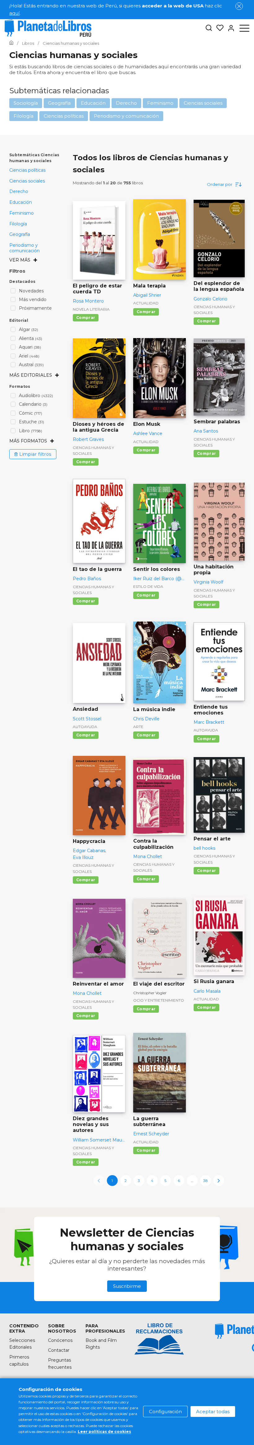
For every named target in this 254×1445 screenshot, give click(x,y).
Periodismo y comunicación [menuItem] (24, 247)
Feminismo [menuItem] (21, 213)
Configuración (165, 1411)
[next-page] (218, 1180)
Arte (138, 726)
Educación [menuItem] (20, 202)
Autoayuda (85, 726)
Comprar (85, 317)
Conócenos (60, 1340)
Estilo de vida (148, 586)
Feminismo (160, 103)
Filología (23, 116)
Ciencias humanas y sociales (214, 309)
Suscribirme (127, 1286)
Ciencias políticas (64, 116)
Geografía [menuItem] (19, 234)
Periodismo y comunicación (126, 116)
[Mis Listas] (218, 28)
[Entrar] (229, 28)
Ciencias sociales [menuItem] (27, 181)
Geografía (59, 103)
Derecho (126, 103)
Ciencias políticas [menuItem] (27, 170)
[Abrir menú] (244, 28)
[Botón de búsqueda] (208, 28)
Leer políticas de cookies (104, 1431)
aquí (14, 13)
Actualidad (146, 303)
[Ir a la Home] (11, 43)
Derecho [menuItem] (18, 191)
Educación (93, 103)
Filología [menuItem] (18, 224)
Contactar (58, 1350)
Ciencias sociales (203, 103)
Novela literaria (91, 309)
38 (205, 1180)
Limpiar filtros (35, 454)
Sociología (26, 103)
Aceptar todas (213, 1411)
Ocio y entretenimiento (158, 1000)
